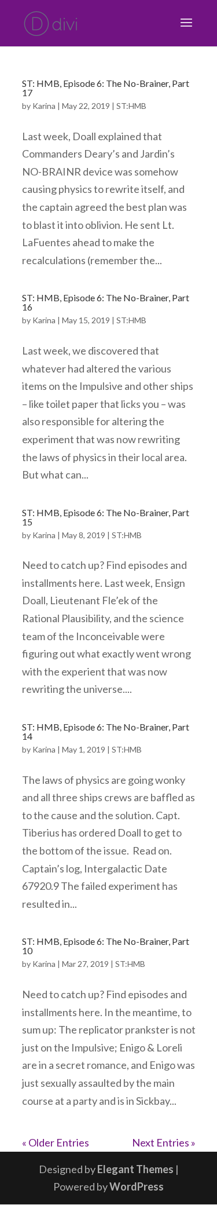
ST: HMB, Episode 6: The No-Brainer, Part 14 (105, 731)
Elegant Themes (135, 1169)
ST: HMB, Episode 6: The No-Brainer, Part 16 (105, 302)
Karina (44, 106)
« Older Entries (55, 1142)
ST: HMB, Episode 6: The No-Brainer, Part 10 (105, 946)
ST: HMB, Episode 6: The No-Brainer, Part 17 (105, 88)
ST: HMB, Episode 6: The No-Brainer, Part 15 (105, 517)
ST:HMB (131, 106)
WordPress (136, 1186)
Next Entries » (164, 1142)
